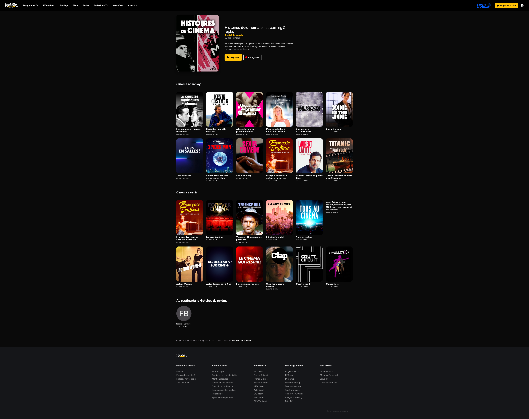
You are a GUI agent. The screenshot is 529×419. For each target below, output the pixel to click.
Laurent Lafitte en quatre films (309, 176)
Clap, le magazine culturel (275, 285)
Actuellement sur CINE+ (218, 284)
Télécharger (217, 393)
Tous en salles (183, 175)
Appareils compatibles (222, 397)
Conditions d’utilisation (222, 386)
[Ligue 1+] (483, 5)
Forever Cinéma (214, 237)
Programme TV (292, 371)
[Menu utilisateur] (522, 5)
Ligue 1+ (324, 379)
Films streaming (292, 382)
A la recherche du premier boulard (245, 130)
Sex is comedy (243, 175)
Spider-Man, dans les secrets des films (217, 176)
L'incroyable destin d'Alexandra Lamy (276, 130)
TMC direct (259, 397)
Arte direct (259, 390)
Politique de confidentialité (224, 375)
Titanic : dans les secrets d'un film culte (339, 176)
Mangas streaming (293, 397)
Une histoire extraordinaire (303, 130)
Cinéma (236, 38)
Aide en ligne (218, 371)
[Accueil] (11, 5)
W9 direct (258, 393)
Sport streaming (292, 390)
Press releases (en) (185, 375)
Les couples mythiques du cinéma (188, 130)
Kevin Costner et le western (216, 130)
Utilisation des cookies (223, 382)
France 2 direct (261, 375)
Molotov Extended (329, 375)
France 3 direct (261, 379)
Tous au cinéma (304, 237)
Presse (179, 371)
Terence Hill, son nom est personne (249, 238)
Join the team (182, 382)
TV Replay (290, 375)
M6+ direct (259, 386)
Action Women (184, 284)
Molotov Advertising (186, 379)
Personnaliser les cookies (224, 390)
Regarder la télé (508, 5)
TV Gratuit (290, 379)
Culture (228, 38)
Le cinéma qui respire (247, 284)
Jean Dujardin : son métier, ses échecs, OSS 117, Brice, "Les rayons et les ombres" (339, 206)
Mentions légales (220, 379)
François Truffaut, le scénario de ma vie (277, 176)
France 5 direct (261, 382)
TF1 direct (259, 371)
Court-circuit (303, 284)
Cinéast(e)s (332, 284)
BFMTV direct (260, 401)
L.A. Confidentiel (275, 237)
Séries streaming (293, 386)
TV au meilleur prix (328, 382)
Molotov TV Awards (294, 393)
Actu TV (288, 401)
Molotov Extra (326, 371)
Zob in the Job (333, 129)
